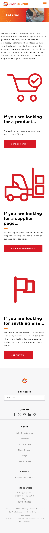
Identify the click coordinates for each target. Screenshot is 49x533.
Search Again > (19, 144)
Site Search (24, 392)
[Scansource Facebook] (14, 414)
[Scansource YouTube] (24, 414)
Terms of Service (36, 509)
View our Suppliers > (23, 249)
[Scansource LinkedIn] (29, 414)
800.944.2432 (24, 502)
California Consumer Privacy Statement (24, 512)
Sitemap (25, 509)
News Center (24, 450)
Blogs (24, 456)
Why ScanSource (24, 433)
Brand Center (24, 461)
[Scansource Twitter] (19, 414)
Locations (24, 439)
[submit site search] (42, 397)
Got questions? (25, 521)
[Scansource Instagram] (34, 414)
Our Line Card (25, 444)
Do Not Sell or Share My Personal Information (24, 518)
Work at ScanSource (24, 478)
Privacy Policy (24, 515)
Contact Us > (18, 355)
